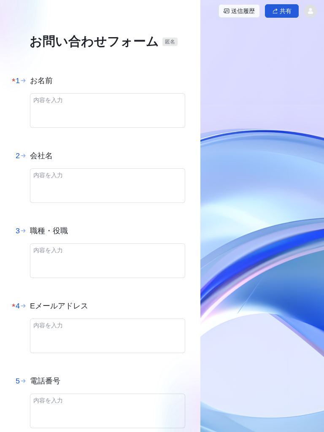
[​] (107, 110)
